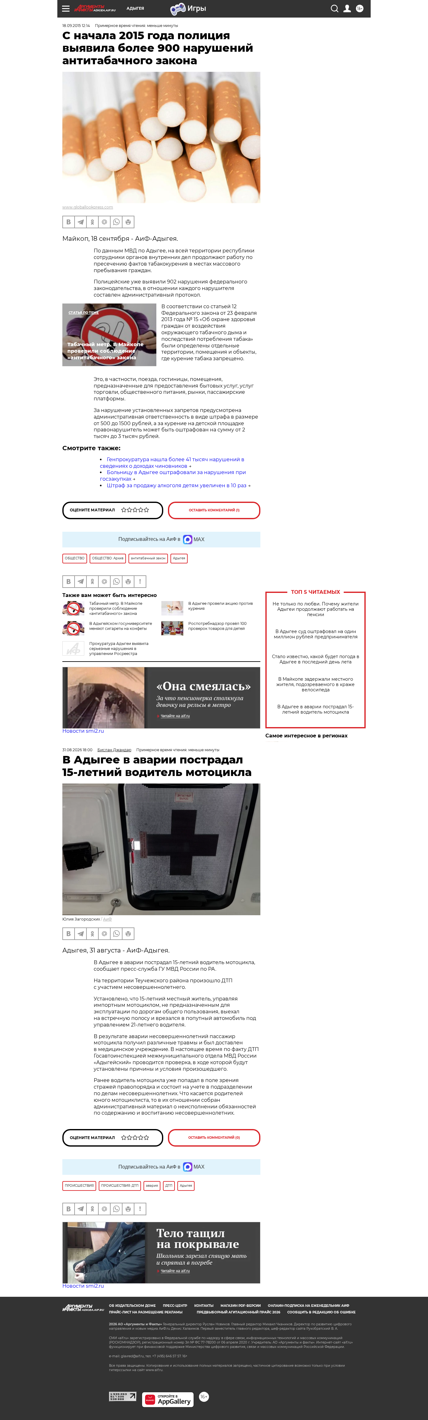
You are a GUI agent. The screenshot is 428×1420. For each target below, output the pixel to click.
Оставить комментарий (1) (214, 510)
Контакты (203, 1306)
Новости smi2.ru (83, 731)
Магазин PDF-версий (241, 1306)
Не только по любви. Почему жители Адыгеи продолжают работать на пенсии (316, 609)
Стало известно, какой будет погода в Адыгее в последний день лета (315, 659)
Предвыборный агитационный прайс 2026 (238, 1312)
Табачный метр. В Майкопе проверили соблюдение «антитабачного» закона (115, 608)
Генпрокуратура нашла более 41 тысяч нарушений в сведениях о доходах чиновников (172, 463)
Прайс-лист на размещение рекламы (145, 1312)
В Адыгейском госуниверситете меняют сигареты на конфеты (120, 626)
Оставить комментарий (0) (214, 1138)
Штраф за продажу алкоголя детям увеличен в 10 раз (177, 485)
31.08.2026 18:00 (77, 749)
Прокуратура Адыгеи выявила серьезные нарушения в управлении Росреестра (119, 648)
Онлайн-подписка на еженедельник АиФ (308, 1306)
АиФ (107, 919)
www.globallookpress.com (87, 207)
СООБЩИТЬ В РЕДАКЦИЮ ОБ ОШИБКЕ (321, 1312)
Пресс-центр (175, 1306)
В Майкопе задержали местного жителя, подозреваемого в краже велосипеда (315, 685)
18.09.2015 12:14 (76, 25)
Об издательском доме (132, 1306)
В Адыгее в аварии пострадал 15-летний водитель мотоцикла (315, 709)
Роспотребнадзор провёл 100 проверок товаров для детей (217, 626)
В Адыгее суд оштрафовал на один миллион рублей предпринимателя (316, 634)
